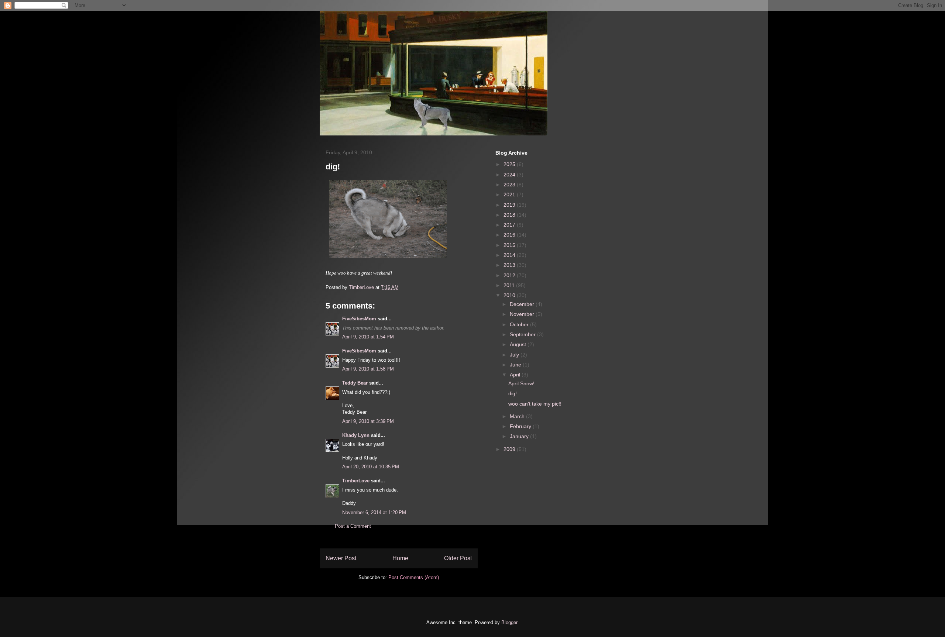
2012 (510, 275)
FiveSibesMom (359, 318)
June (516, 365)
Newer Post (341, 558)
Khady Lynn (356, 435)
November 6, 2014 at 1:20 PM (374, 512)
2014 (510, 255)
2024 (510, 175)
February (521, 426)
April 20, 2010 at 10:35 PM (370, 466)
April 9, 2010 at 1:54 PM (368, 337)
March (518, 416)
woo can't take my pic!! (534, 404)
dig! (512, 393)
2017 (510, 225)
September (523, 334)
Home (400, 558)
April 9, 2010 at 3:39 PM (368, 421)
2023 (510, 184)
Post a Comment (353, 526)
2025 (510, 164)
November (523, 314)
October (520, 324)
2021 (510, 194)
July (515, 355)
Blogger (509, 622)
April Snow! (521, 383)
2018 (510, 215)
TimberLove (356, 480)
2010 (510, 295)
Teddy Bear (355, 383)
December (523, 304)
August (519, 344)
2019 (510, 205)
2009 (510, 449)
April (516, 375)
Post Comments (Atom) (413, 577)
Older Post (458, 558)
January (520, 436)
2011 (510, 285)
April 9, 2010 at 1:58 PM (368, 369)
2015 (510, 245)
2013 (510, 265)
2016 (510, 235)
